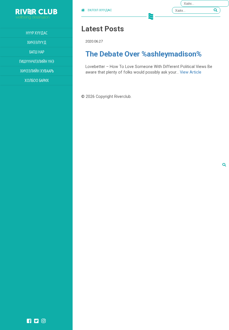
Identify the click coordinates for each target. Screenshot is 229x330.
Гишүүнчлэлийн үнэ (36, 61)
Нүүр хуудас (36, 33)
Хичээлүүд (36, 42)
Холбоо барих (37, 80)
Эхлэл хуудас (99, 10)
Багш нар (36, 52)
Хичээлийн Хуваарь (37, 71)
